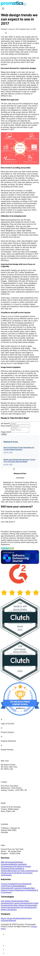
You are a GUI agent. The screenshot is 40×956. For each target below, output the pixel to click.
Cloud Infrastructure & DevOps (19, 872)
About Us (4, 918)
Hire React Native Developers (22, 905)
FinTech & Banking (12, 886)
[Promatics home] (12, 5)
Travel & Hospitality (9, 884)
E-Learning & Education (21, 888)
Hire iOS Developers (25, 907)
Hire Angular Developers (11, 901)
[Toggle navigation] (3, 8)
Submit (4, 434)
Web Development (8, 862)
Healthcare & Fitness (23, 890)
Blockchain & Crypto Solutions (20, 871)
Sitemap (12, 920)
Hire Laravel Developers (19, 903)
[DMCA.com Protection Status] (7, 549)
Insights (22, 918)
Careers (6, 920)
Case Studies (13, 918)
